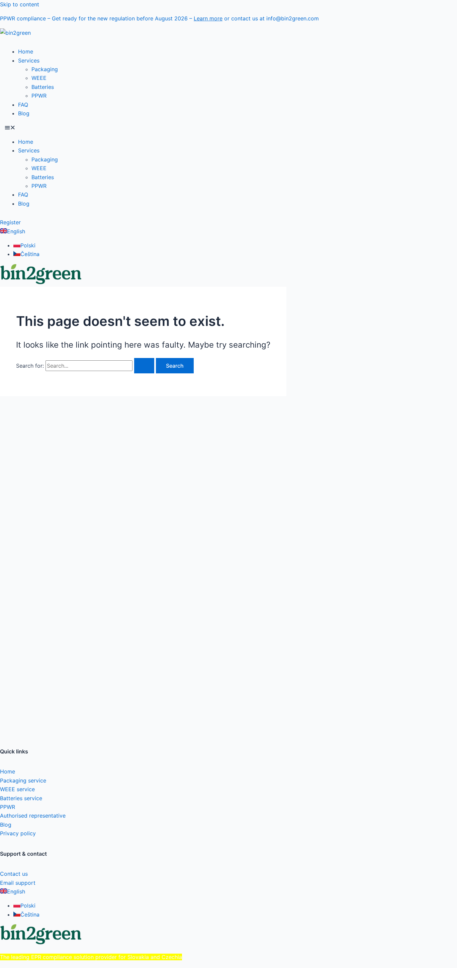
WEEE (39, 78)
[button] (228, 127)
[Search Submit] (144, 365)
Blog (23, 113)
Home (25, 51)
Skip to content (19, 4)
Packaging (44, 69)
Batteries (42, 87)
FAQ (23, 104)
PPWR (39, 95)
